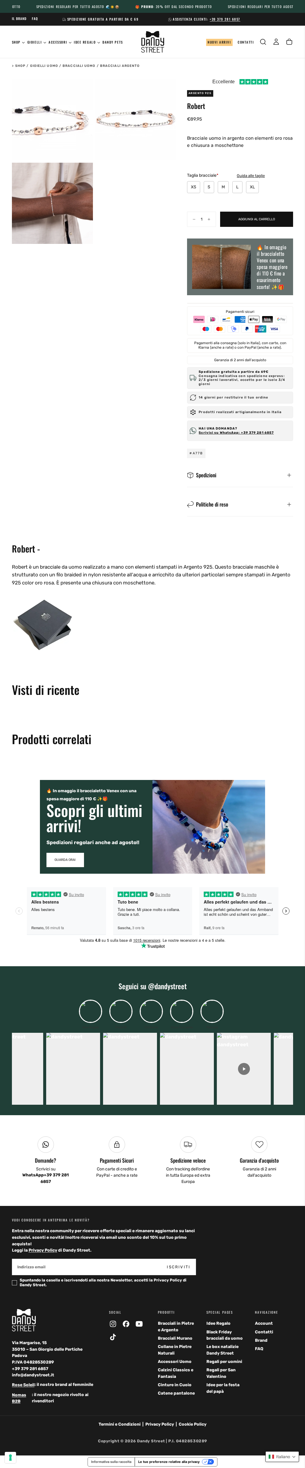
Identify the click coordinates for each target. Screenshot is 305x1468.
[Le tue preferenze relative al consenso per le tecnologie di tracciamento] (10, 1457)
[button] (282, 1457)
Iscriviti (196, 812)
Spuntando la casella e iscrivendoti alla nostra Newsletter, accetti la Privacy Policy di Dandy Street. (152, 827)
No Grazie (152, 845)
